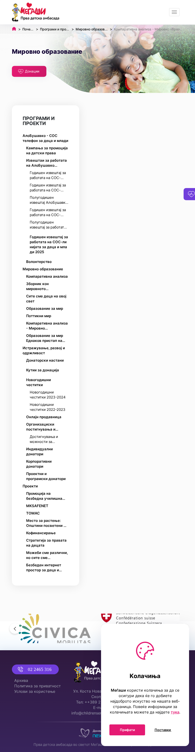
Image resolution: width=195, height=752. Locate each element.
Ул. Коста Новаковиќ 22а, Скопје (97, 694)
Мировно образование (43, 269)
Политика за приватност (37, 686)
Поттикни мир (38, 316)
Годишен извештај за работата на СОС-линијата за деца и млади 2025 (49, 244)
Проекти (30, 486)
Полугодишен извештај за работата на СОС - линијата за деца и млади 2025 (48, 225)
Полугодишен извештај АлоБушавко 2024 (49, 200)
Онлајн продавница (43, 417)
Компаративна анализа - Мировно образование (47, 326)
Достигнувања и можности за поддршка (44, 439)
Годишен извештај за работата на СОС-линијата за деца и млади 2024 (48, 213)
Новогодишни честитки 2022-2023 (47, 407)
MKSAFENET (37, 506)
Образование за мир (44, 308)
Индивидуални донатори (39, 451)
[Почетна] (35, 12)
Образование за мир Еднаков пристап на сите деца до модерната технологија (47, 338)
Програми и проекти (39, 121)
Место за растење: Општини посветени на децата (47, 523)
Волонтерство (39, 261)
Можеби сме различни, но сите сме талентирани (47, 555)
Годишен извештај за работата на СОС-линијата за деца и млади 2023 (48, 188)
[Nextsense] (97, 732)
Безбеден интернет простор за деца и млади (43, 568)
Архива (21, 680)
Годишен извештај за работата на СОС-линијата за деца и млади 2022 (48, 175)
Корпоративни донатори (39, 464)
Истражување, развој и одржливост (44, 350)
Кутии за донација (42, 370)
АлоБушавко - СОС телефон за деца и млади (45, 138)
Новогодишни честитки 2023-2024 (48, 394)
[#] (55, 628)
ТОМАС (33, 513)
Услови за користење (34, 691)
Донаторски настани (45, 360)
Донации (32, 71)
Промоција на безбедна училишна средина (44, 496)
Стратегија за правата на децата (46, 543)
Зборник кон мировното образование (37, 286)
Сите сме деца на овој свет (46, 298)
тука (175, 712)
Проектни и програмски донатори (46, 476)
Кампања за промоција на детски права (47, 150)
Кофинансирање (41, 533)
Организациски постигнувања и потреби (40, 427)
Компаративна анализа (47, 276)
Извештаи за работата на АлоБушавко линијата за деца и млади (46, 163)
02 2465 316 (40, 669)
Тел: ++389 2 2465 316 (97, 702)
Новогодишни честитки (38, 382)
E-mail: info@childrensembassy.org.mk (99, 710)
